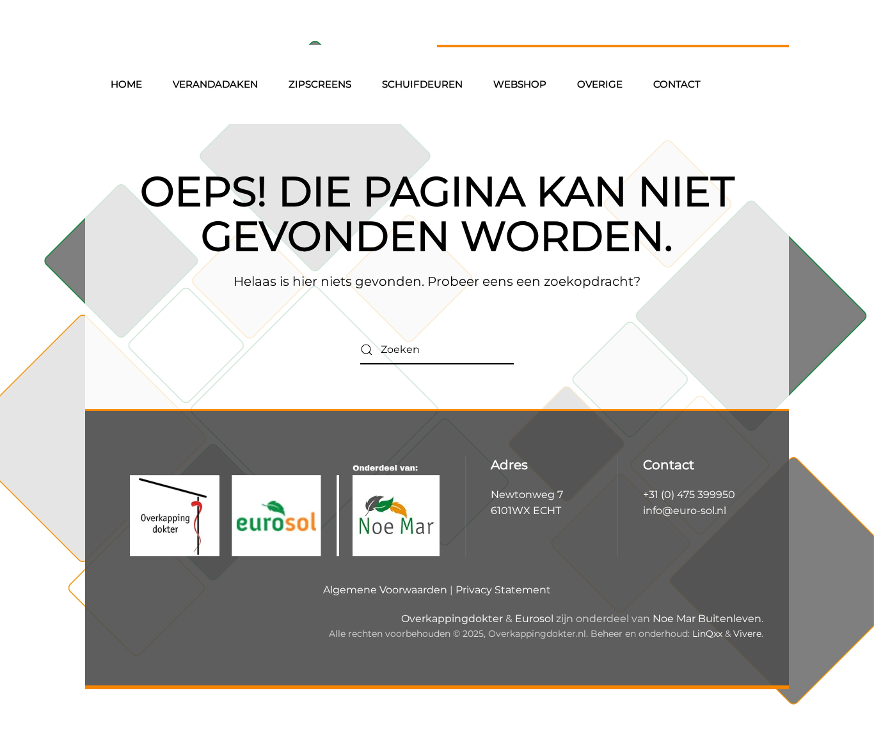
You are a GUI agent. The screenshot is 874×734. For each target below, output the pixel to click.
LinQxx (707, 633)
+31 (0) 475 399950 (689, 494)
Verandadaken (215, 84)
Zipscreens (320, 84)
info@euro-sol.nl (684, 510)
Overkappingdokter (452, 619)
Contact (677, 84)
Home (126, 84)
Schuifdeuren (422, 84)
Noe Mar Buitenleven (707, 619)
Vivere (747, 633)
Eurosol (534, 619)
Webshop (519, 84)
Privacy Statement (503, 590)
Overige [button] (600, 84)
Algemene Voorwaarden (385, 590)
